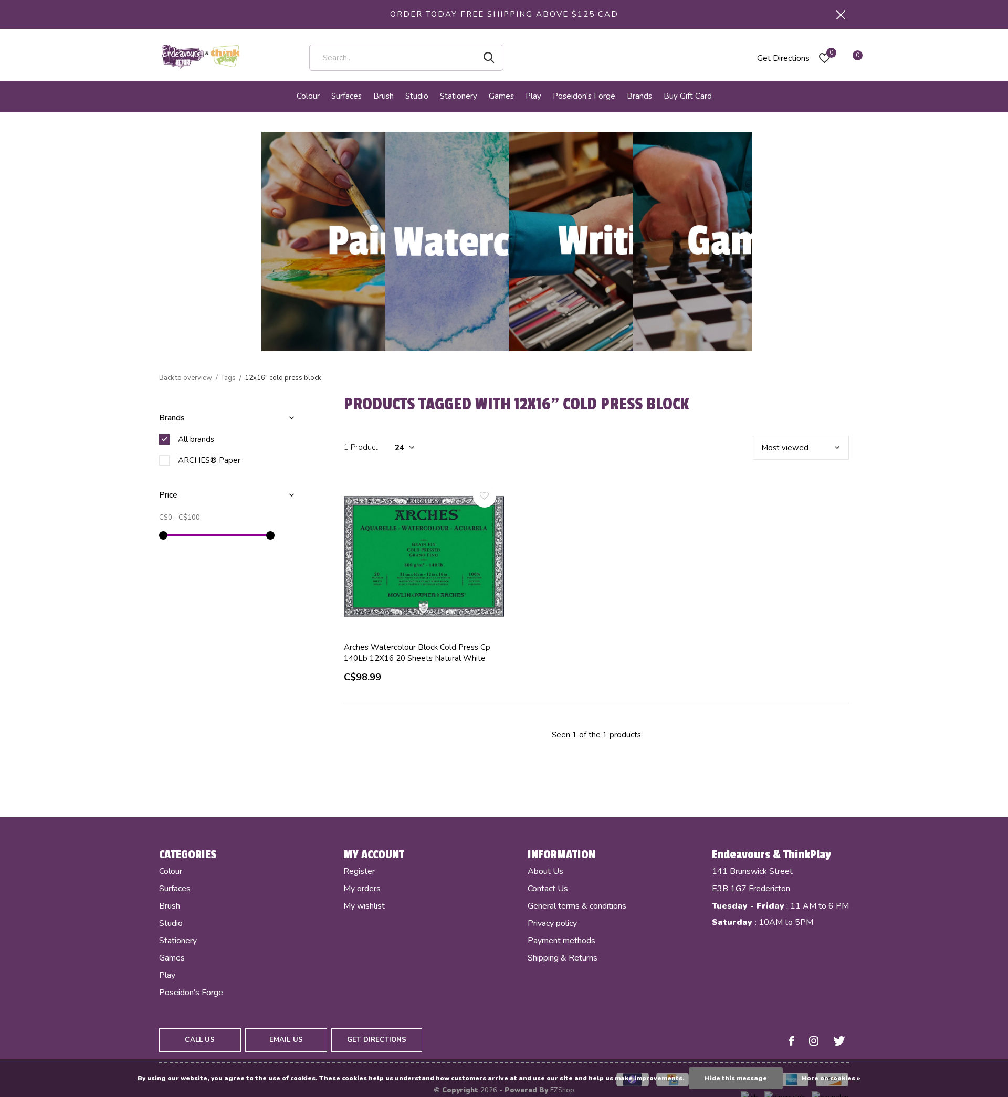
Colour (308, 96)
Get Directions (783, 58)
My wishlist (364, 906)
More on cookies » (830, 1078)
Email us (286, 1040)
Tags (228, 378)
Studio (416, 96)
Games (501, 96)
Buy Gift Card (688, 96)
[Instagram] (813, 1040)
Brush (383, 96)
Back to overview (185, 378)
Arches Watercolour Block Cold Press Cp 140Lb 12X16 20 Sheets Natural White (417, 652)
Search (488, 58)
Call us (200, 1040)
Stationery (458, 96)
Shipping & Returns (562, 958)
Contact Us (548, 888)
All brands (196, 439)
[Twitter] (839, 1040)
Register (359, 871)
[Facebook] (791, 1040)
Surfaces (346, 96)
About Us (545, 871)
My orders (362, 888)
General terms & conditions (577, 906)
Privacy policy (552, 923)
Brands (639, 96)
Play (533, 96)
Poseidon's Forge (584, 96)
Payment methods (561, 940)
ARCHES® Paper (209, 460)
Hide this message (736, 1078)
